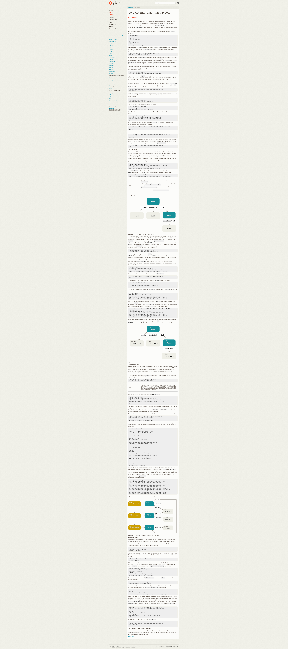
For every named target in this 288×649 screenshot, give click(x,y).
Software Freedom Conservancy (172, 646)
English (122, 34)
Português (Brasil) (113, 84)
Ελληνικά (111, 51)
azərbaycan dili (113, 39)
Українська (112, 71)
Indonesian (112, 94)
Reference (112, 24)
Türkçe (111, 69)
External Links (113, 19)
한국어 (110, 55)
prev (129, 636)
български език (113, 41)
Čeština (111, 78)
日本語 (110, 53)
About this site (115, 646)
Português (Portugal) (114, 100)
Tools (110, 22)
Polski (110, 82)
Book (111, 14)
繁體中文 (111, 88)
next (133, 636)
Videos (112, 17)
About (111, 10)
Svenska (111, 65)
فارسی (110, 47)
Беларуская (112, 92)
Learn (111, 12)
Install (111, 26)
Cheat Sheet (113, 15)
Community (113, 29)
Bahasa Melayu (113, 98)
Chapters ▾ (131, 7)
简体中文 (111, 73)
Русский (111, 59)
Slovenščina (112, 61)
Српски (111, 63)
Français (111, 49)
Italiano (111, 96)
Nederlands (112, 57)
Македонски (112, 80)
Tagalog (111, 67)
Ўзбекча (111, 86)
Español (111, 45)
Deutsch (111, 43)
